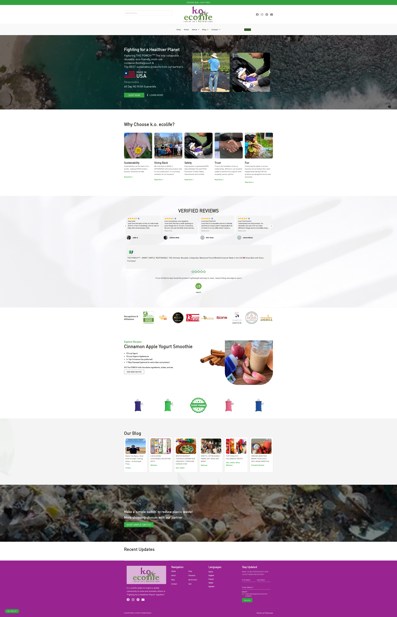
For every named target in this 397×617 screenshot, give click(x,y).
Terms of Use (185, 325)
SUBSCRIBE (199, 331)
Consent (183, 317)
